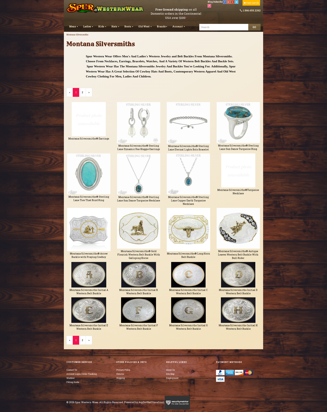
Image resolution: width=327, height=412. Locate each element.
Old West (144, 26)
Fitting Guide (72, 382)
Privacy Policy (123, 369)
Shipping (120, 378)
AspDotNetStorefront (151, 402)
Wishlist (70, 378)
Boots (127, 26)
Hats (114, 26)
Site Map (170, 374)
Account (177, 26)
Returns (120, 374)
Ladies (87, 26)
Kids (101, 26)
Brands (161, 26)
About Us (170, 369)
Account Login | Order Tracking (81, 374)
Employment (172, 378)
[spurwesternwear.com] (105, 8)
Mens (72, 26)
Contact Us (71, 369)
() (252, 2)
